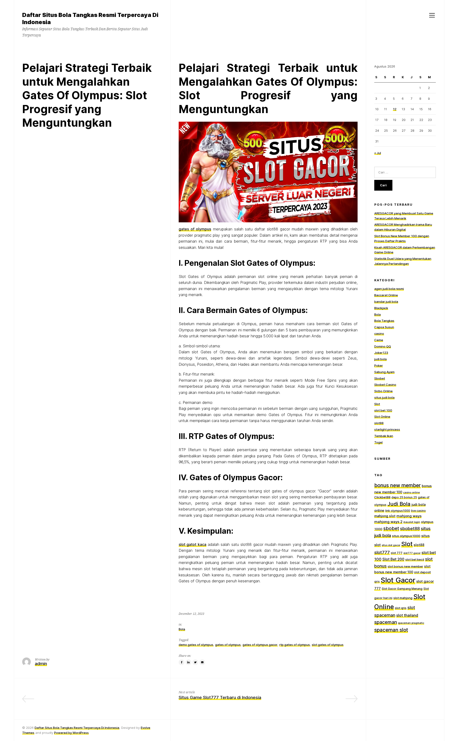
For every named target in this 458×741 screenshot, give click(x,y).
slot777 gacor (412, 553)
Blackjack (381, 308)
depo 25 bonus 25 (404, 497)
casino (379, 333)
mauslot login (411, 522)
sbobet (391, 528)
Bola (182, 629)
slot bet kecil (414, 559)
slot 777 (396, 553)
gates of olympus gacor (260, 645)
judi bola (380, 359)
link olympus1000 (397, 510)
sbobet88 (410, 528)
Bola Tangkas (384, 321)
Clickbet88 (382, 497)
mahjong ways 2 (388, 522)
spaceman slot (391, 630)
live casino (418, 510)
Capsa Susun (384, 327)
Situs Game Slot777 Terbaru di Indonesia (220, 697)
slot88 (379, 423)
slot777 (382, 552)
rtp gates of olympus (294, 645)
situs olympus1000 (406, 536)
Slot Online (382, 416)
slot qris (400, 608)
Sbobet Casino (385, 384)
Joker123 (381, 353)
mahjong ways (409, 516)
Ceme (378, 340)
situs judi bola (384, 397)
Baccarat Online (386, 295)
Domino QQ (382, 346)
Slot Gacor (398, 580)
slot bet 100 (383, 410)
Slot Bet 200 (393, 559)
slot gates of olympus (328, 645)
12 (394, 109)
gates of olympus (195, 229)
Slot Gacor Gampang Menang (402, 588)
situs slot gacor (391, 545)
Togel (378, 442)
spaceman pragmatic (411, 623)
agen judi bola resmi (389, 289)
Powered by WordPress (71, 733)
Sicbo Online (383, 391)
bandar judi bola (386, 301)
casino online (411, 492)
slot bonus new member (405, 566)
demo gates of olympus (196, 645)
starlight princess (387, 429)
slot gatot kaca (192, 544)
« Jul (377, 153)
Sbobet (379, 378)
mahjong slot (385, 516)
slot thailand (407, 615)
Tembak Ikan (383, 436)
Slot (377, 404)
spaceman (385, 622)
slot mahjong (402, 598)
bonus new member (397, 485)
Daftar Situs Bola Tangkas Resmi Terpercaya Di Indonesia (77, 728)
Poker (378, 365)
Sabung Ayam (384, 372)
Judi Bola (399, 504)
